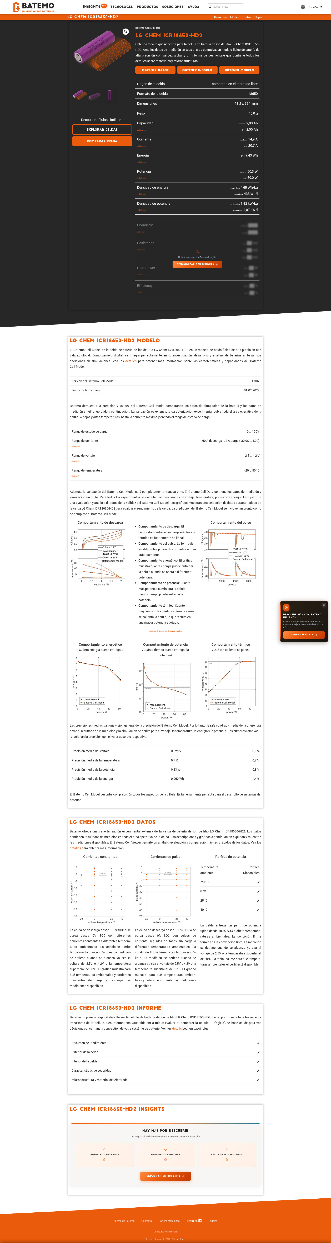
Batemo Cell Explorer (147, 27)
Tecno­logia (121, 7)
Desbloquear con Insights (195, 264)
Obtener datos (155, 70)
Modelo (235, 17)
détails (177, 1028)
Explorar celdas (102, 129)
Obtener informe (197, 70)
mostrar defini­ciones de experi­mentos (165, 631)
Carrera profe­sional (169, 1220)
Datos (247, 17)
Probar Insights (302, 635)
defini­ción (141, 130)
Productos (147, 7)
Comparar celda (102, 141)
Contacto (146, 1220)
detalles (131, 361)
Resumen (220, 17)
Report (259, 17)
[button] (315, 7)
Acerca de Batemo (124, 1220)
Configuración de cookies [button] (165, 1232)
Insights (94, 6)
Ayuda (193, 7)
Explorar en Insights (163, 1176)
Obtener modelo (239, 70)
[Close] (324, 605)
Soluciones (172, 7)
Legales (213, 1220)
